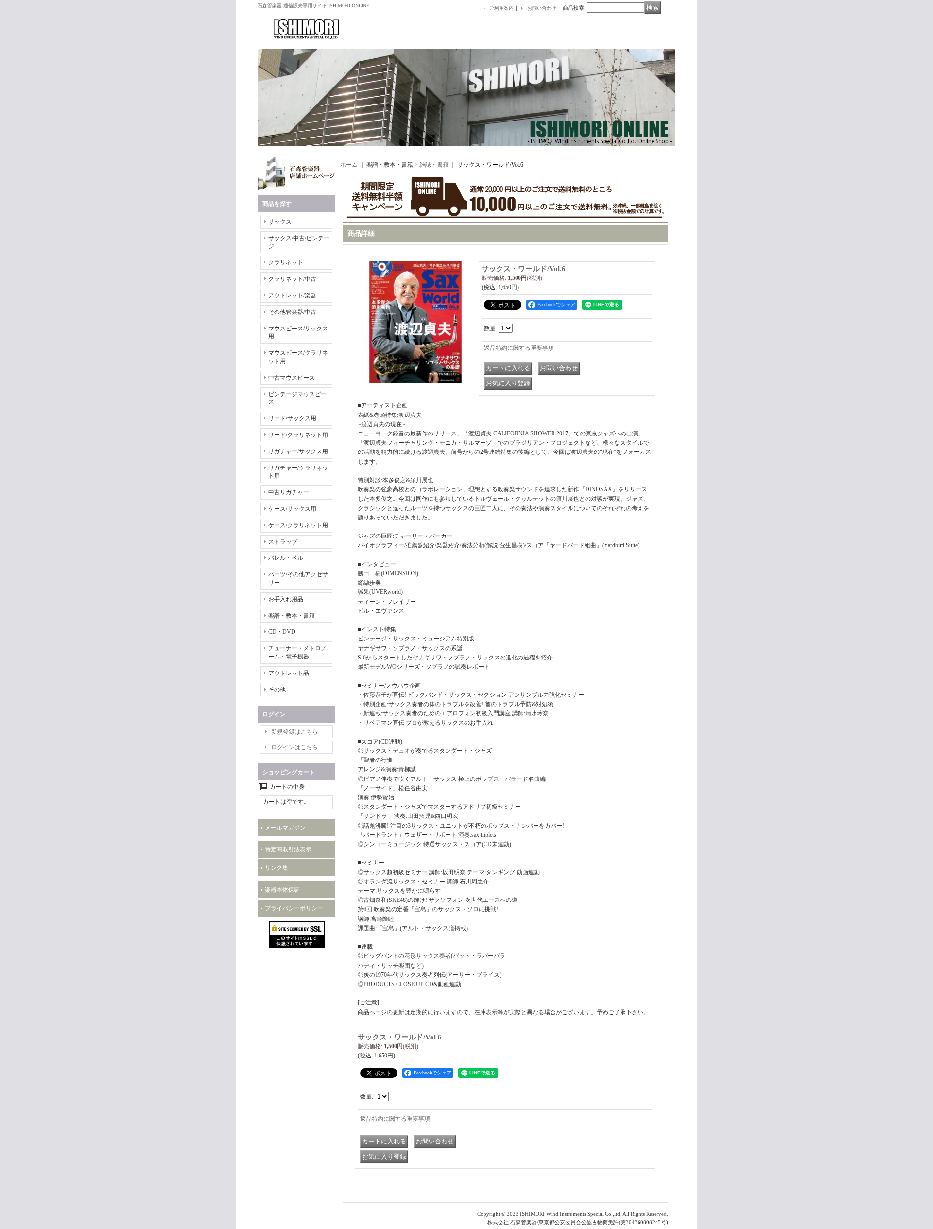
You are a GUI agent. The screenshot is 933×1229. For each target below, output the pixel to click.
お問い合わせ (541, 8)
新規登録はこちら (294, 731)
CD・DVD (281, 631)
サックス (280, 221)
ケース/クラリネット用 (298, 525)
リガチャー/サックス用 (298, 451)
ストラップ (282, 541)
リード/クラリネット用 (298, 435)
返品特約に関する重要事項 (519, 348)
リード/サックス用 (292, 418)
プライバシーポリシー (294, 908)
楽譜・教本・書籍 (291, 615)
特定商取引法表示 (288, 849)
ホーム (349, 164)
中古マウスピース (291, 377)
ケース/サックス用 (292, 508)
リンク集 (276, 868)
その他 (277, 689)
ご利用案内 (501, 8)
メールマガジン (285, 827)
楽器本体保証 (282, 889)
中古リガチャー (288, 492)
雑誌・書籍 (434, 164)
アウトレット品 (288, 673)
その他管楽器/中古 (292, 312)
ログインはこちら (294, 747)
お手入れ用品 (285, 599)
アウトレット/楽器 (292, 295)
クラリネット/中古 (292, 279)
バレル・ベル (285, 557)
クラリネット (285, 262)
